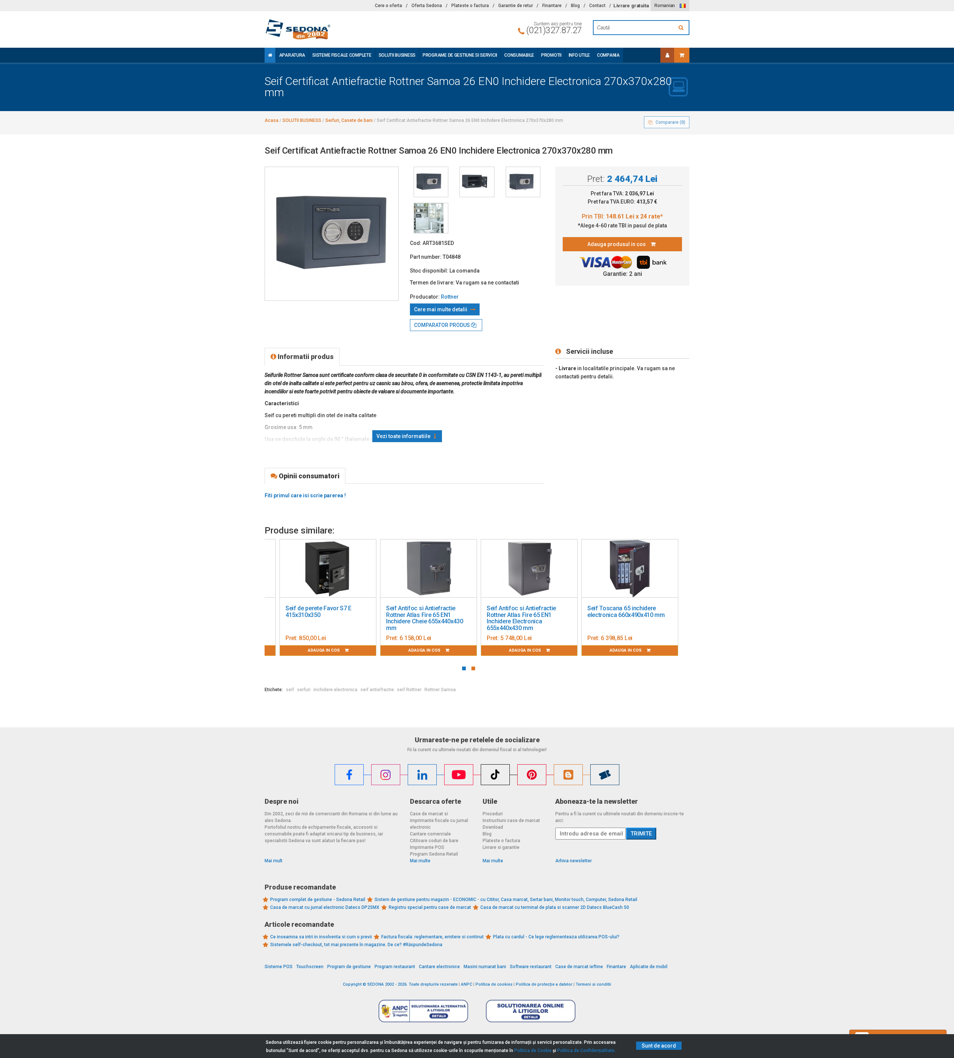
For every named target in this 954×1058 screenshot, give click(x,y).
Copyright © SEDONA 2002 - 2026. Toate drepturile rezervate (400, 984)
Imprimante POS (427, 847)
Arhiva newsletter (573, 860)
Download (493, 827)
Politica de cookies (494, 984)
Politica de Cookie (533, 1050)
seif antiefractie (377, 689)
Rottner (450, 297)
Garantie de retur (515, 5)
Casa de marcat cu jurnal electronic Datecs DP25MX (324, 907)
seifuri (303, 689)
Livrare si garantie (501, 847)
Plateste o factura (470, 5)
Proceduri (493, 813)
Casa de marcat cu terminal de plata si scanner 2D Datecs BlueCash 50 (554, 907)
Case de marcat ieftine (579, 966)
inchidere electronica (335, 689)
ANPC (466, 984)
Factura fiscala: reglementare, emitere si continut (432, 936)
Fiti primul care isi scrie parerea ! (305, 495)
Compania (608, 55)
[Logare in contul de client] (667, 55)
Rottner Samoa (440, 689)
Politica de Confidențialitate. (586, 1050)
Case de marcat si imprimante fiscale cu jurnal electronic (439, 820)
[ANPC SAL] (423, 1010)
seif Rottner (409, 689)
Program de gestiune (349, 966)
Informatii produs (305, 356)
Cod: (415, 243)
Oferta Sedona (426, 5)
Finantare (552, 5)
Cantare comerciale (430, 834)
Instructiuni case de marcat (511, 820)
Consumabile (519, 55)
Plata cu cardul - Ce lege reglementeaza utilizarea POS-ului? (556, 936)
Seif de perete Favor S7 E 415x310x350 (318, 611)
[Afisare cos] (681, 55)
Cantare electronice (439, 966)
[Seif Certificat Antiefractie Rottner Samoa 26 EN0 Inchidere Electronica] (431, 182)
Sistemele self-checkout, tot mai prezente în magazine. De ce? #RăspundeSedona (356, 944)
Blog (575, 5)
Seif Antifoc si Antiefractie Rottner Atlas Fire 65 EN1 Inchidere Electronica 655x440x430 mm (521, 618)
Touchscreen (309, 966)
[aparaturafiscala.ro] (332, 29)
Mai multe (420, 860)
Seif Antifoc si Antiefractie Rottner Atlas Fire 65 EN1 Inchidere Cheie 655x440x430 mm (424, 618)
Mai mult (273, 860)
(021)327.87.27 (554, 30)
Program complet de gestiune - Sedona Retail (317, 899)
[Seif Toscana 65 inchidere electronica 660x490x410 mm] (630, 568)
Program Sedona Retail (434, 854)
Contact (597, 5)
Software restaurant (531, 966)
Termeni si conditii (593, 984)
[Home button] (270, 55)
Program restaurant (395, 966)
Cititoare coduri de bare (434, 840)
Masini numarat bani (485, 966)
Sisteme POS (279, 966)
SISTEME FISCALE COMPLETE (341, 55)
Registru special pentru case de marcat (430, 907)
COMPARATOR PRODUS (442, 325)
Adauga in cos (324, 650)
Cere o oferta (388, 5)
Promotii (551, 55)
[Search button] (682, 27)
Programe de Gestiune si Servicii (460, 55)
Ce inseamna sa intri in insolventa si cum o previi (321, 936)
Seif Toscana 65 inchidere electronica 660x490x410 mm (626, 611)
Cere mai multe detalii (441, 309)
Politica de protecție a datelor (544, 984)
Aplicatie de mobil (648, 966)
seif (290, 689)
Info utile (579, 55)
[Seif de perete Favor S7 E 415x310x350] (328, 568)
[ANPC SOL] (530, 1010)
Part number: (426, 257)
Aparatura (292, 55)
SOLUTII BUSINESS (397, 55)
